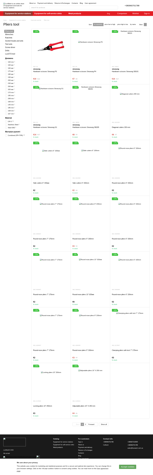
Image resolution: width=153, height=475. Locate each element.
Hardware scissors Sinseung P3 (45, 71)
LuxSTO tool (10, 54)
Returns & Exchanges (62, 3)
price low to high (110, 24)
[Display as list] (148, 24)
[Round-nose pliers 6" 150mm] (130, 158)
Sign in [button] (80, 442)
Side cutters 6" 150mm (80, 183)
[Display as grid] (145, 24)
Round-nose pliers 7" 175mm (43, 239)
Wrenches (9, 34)
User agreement (90, 3)
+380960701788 (132, 6)
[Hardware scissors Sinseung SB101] (130, 47)
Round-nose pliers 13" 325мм (83, 294)
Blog (81, 3)
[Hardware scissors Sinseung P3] (51, 47)
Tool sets (8, 44)
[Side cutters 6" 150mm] (90, 158)
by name (133, 24)
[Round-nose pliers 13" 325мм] (90, 270)
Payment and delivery (45, 3)
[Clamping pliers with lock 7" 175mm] (130, 326)
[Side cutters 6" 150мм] (51, 158)
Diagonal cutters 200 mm (121, 127)
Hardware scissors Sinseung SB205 (85, 127)
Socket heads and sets (14, 41)
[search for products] (116, 7)
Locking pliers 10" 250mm (42, 406)
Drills (7, 51)
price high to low (122, 24)
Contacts (75, 3)
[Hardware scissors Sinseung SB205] (90, 103)
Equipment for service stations (18, 13)
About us (32, 3)
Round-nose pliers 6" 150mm (122, 183)
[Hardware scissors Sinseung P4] (90, 47)
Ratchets (8, 38)
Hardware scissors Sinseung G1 (45, 127)
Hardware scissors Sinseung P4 (84, 71)
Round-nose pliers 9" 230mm (83, 239)
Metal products (74, 13)
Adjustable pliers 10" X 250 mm (83, 406)
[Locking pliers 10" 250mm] (51, 381)
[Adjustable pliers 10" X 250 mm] (90, 381)
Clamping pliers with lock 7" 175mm (125, 350)
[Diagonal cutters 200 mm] (130, 103)
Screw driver (10, 47)
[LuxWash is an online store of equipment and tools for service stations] (14, 442)
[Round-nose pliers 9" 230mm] (90, 214)
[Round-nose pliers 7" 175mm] (51, 214)
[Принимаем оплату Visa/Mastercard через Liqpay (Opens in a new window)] (19, 457)
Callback (106, 445)
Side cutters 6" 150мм (41, 183)
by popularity (98, 24)
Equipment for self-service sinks (48, 13)
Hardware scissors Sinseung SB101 (125, 71)
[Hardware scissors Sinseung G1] (51, 103)
